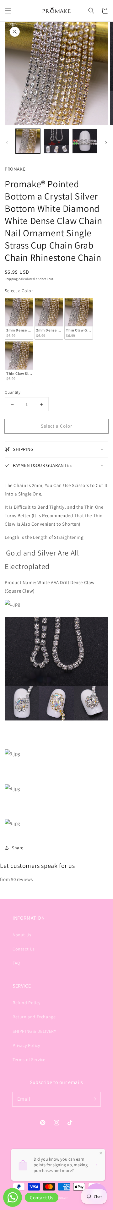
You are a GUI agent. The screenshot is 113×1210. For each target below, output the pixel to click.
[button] (8, 11)
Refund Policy (26, 1002)
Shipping (11, 279)
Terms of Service (29, 1059)
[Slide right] (106, 143)
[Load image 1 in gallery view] (27, 141)
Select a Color (19, 290)
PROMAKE (62, 1198)
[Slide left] (7, 143)
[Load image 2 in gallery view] (56, 141)
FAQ (16, 963)
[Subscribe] (93, 1099)
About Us (22, 935)
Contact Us (24, 949)
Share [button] (18, 848)
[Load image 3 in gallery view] (84, 141)
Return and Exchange (34, 1017)
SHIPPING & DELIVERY (34, 1031)
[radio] (19, 319)
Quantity (12, 392)
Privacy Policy (26, 1045)
